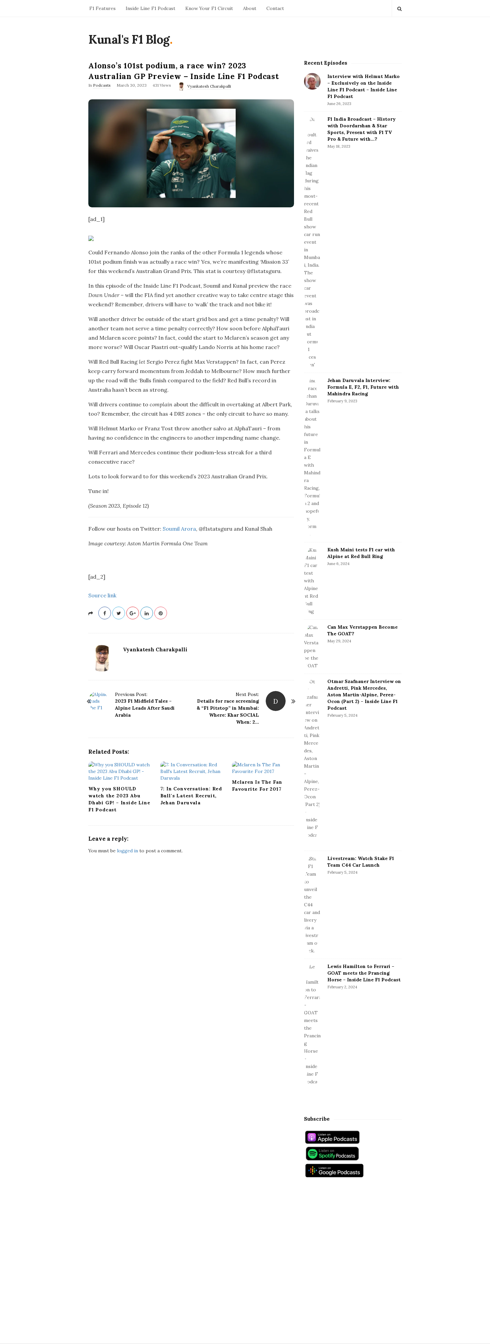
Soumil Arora (179, 528)
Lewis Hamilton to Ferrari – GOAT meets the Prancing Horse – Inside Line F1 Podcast (364, 973)
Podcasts (102, 85)
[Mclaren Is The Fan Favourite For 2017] (263, 768)
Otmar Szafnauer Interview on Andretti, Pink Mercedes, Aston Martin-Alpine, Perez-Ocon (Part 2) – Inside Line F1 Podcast (364, 694)
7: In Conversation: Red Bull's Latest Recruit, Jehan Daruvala (191, 796)
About (249, 8)
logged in (127, 851)
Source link (102, 595)
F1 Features (102, 8)
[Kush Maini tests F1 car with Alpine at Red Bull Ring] (312, 580)
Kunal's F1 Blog (129, 39)
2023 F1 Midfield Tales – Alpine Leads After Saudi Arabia (145, 708)
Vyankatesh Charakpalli (209, 86)
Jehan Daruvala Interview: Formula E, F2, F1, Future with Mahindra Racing (363, 387)
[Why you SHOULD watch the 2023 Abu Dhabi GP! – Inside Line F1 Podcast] (119, 771)
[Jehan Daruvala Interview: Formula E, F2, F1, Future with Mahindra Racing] (312, 457)
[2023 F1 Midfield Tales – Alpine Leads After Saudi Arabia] (98, 701)
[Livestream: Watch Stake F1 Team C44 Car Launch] (312, 905)
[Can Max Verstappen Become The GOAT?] (312, 647)
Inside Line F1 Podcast (150, 8)
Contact (275, 8)
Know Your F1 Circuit (209, 8)
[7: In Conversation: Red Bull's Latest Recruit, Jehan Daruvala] (191, 771)
